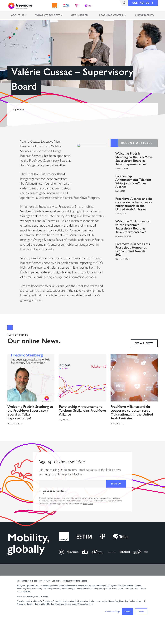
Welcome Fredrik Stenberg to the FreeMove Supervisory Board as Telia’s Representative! (134, 158)
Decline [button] (141, 611)
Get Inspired (79, 15)
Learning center (111, 15)
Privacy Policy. (88, 503)
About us (17, 15)
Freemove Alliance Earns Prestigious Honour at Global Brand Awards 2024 (132, 249)
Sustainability (144, 15)
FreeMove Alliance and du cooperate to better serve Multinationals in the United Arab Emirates (133, 204)
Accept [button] (127, 611)
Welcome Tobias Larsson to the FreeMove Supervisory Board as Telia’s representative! (132, 226)
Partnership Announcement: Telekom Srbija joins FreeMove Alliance (133, 181)
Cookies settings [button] (112, 611)
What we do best (47, 15)
